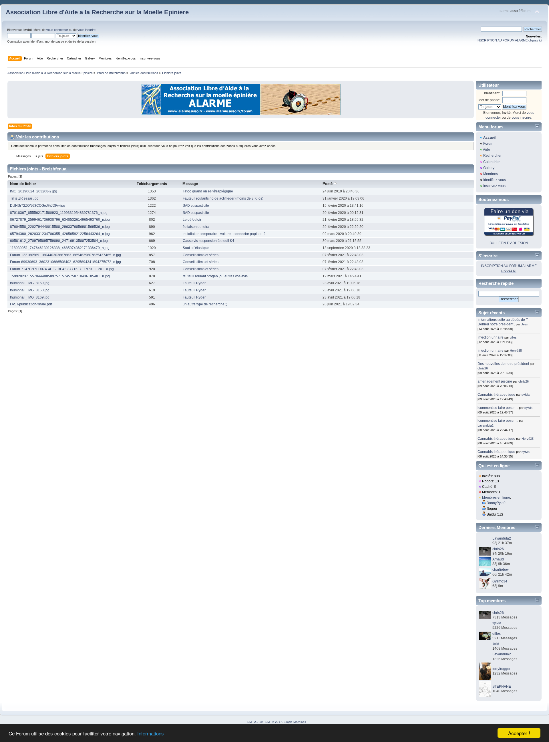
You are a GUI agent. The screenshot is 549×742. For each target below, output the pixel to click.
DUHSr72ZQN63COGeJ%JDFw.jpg (37, 206)
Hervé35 (516, 350)
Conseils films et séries (200, 255)
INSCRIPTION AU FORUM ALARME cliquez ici (509, 40)
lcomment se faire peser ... (498, 408)
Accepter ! (519, 733)
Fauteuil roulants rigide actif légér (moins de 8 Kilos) (223, 198)
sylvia (526, 394)
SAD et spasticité (196, 206)
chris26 (483, 368)
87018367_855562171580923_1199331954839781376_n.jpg (59, 213)
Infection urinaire (491, 337)
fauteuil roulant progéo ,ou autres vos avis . (216, 276)
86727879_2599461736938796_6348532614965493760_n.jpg (60, 220)
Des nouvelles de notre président (503, 364)
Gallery (488, 168)
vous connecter (57, 29)
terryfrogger (501, 669)
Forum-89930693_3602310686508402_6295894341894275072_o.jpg (65, 262)
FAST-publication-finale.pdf (31, 304)
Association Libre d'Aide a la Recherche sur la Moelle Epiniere (97, 12)
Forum (488, 144)
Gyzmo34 (499, 581)
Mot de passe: (489, 100)
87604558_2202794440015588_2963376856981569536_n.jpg (60, 227)
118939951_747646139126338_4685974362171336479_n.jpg (60, 248)
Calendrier (491, 162)
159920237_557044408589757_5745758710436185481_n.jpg (60, 276)
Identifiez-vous (494, 180)
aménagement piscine (495, 381)
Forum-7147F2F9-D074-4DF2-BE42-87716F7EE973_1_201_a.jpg (62, 269)
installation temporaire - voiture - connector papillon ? (224, 234)
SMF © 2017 (273, 721)
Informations (150, 733)
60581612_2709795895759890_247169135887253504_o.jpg (59, 241)
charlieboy (500, 570)
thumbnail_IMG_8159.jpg (29, 283)
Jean (524, 324)
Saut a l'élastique (196, 248)
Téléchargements (152, 184)
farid (495, 644)
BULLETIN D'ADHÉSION (509, 243)
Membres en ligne (496, 498)
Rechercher (492, 156)
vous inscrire (86, 29)
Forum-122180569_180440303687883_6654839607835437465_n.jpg (65, 255)
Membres (490, 174)
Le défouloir (192, 220)
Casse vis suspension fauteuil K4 (208, 241)
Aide (486, 150)
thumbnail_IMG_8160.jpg (29, 290)
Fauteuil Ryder (194, 283)
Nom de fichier (23, 184)
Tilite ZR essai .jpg (24, 198)
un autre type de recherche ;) (205, 304)
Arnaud (498, 559)
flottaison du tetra (196, 227)
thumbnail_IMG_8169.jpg (29, 297)
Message (190, 184)
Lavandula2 (486, 425)
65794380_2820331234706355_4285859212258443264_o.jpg (60, 234)
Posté (328, 184)
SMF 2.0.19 (255, 721)
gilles (513, 337)
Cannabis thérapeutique (496, 395)
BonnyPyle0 (496, 503)
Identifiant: (492, 93)
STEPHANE (501, 687)
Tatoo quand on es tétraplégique (208, 191)
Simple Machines (295, 721)
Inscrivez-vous (494, 186)
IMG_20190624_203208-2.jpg (33, 191)
